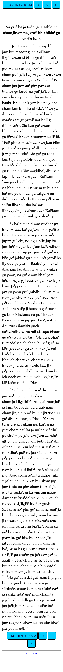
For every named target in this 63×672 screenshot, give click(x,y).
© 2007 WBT (31, 653)
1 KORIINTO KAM (18, 5)
